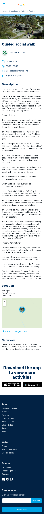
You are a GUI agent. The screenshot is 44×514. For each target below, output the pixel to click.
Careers (5, 474)
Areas (4, 428)
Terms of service (9, 449)
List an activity (8, 418)
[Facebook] (4, 479)
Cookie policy (8, 453)
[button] (4, 4)
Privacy (5, 446)
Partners (5, 415)
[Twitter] (11, 479)
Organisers (13, 11)
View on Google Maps (16, 331)
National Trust (27, 11)
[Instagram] (7, 479)
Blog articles (7, 425)
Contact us (6, 467)
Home (4, 11)
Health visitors (8, 421)
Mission (5, 411)
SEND (4, 431)
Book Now (22, 509)
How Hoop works (9, 408)
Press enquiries (8, 471)
